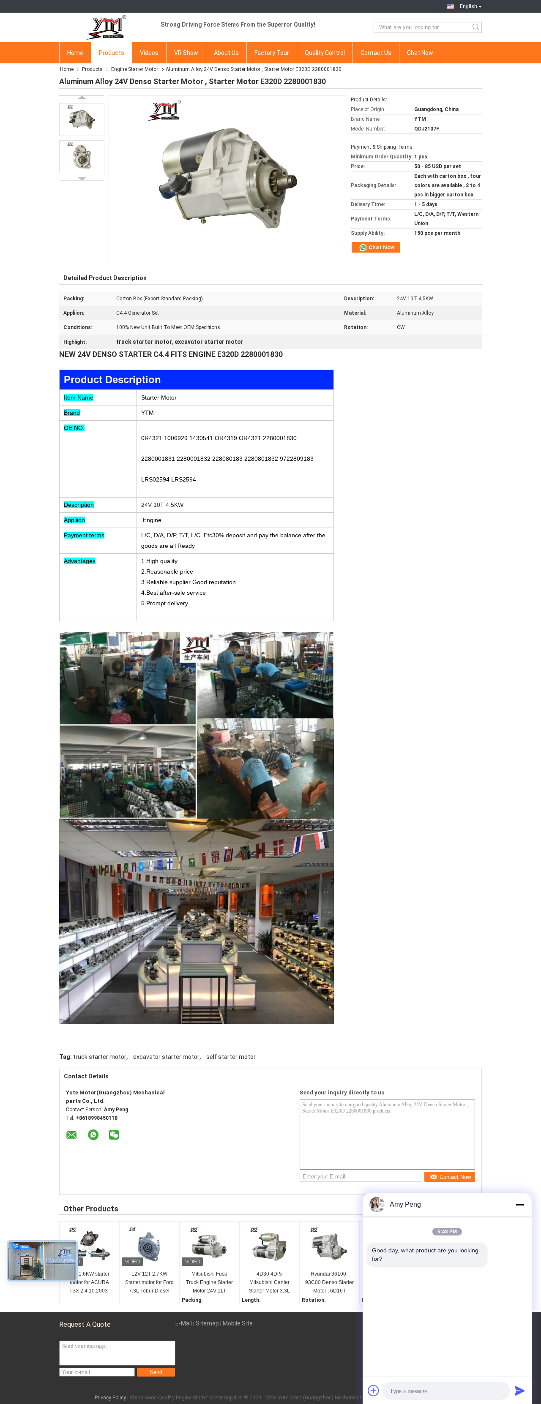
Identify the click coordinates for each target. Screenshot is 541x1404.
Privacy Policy (110, 1398)
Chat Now (420, 52)
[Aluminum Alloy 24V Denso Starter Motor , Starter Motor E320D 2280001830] (81, 119)
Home (75, 52)
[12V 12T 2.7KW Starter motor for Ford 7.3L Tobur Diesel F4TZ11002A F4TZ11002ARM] (149, 1247)
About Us (226, 52)
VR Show (186, 52)
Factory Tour (271, 52)
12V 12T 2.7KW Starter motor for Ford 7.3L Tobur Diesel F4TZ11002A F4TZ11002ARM (149, 1283)
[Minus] (520, 1205)
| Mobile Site (236, 1323)
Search (476, 27)
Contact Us (376, 52)
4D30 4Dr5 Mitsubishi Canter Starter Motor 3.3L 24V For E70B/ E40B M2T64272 (269, 1283)
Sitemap (207, 1323)
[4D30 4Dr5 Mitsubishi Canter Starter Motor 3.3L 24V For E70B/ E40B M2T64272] (269, 1247)
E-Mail (183, 1323)
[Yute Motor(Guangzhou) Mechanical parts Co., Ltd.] (105, 27)
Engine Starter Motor (134, 69)
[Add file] (374, 1390)
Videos (149, 52)
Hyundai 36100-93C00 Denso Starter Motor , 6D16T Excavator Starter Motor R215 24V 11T (329, 1283)
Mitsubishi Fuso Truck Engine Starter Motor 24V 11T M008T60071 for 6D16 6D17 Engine (209, 1283)
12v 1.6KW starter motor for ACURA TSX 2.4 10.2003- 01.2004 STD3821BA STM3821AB (89, 1283)
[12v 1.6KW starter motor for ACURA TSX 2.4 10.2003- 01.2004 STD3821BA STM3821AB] (89, 1247)
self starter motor (231, 1056)
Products (111, 52)
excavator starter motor (166, 1056)
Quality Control (325, 52)
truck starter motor (99, 1056)
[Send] (520, 1390)
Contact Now (455, 1177)
